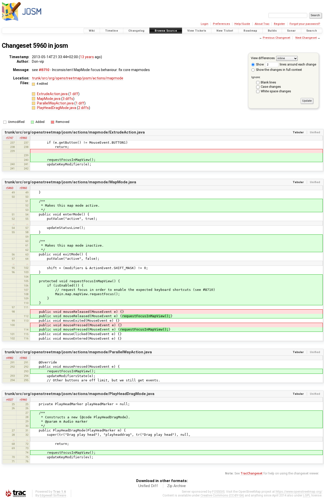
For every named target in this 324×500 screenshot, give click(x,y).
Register (279, 24)
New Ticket (224, 30)
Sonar (291, 30)
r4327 (9, 399)
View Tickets (196, 30)
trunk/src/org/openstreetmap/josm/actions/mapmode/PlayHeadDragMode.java (79, 394)
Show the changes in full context (278, 70)
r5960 (23, 138)
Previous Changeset (276, 37)
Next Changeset (306, 37)
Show (259, 64)
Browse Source (166, 30)
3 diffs (68, 99)
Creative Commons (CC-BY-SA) (222, 495)
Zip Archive (176, 486)
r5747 (9, 138)
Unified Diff (148, 486)
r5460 (9, 188)
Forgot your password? (305, 24)
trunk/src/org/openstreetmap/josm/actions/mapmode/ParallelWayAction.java (78, 352)
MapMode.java (49, 99)
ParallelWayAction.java (55, 103)
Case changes (271, 87)
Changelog (136, 30)
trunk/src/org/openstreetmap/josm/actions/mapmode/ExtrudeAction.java (75, 132)
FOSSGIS (218, 491)
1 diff (74, 94)
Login (204, 24)
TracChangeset (251, 473)
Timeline (111, 30)
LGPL (307, 495)
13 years (87, 57)
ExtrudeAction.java (52, 94)
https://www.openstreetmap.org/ (299, 491)
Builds (272, 30)
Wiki (92, 30)
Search (311, 30)
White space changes (276, 91)
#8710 (44, 70)
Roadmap (250, 30)
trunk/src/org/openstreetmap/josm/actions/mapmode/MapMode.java (70, 182)
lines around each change (297, 64)
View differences (263, 58)
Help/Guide (242, 24)
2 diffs (83, 108)
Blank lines (268, 82)
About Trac (262, 24)
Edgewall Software (53, 495)
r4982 (9, 358)
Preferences (221, 24)
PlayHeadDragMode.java (57, 108)
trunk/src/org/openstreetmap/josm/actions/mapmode (77, 78)
